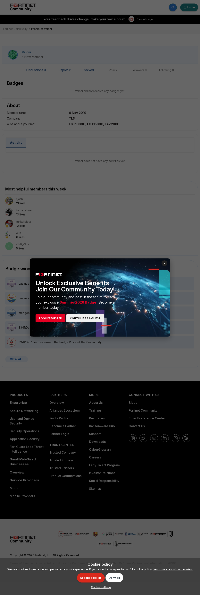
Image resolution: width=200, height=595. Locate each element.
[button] (100, 587)
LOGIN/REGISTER (50, 318)
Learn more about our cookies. (173, 569)
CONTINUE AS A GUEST (85, 318)
